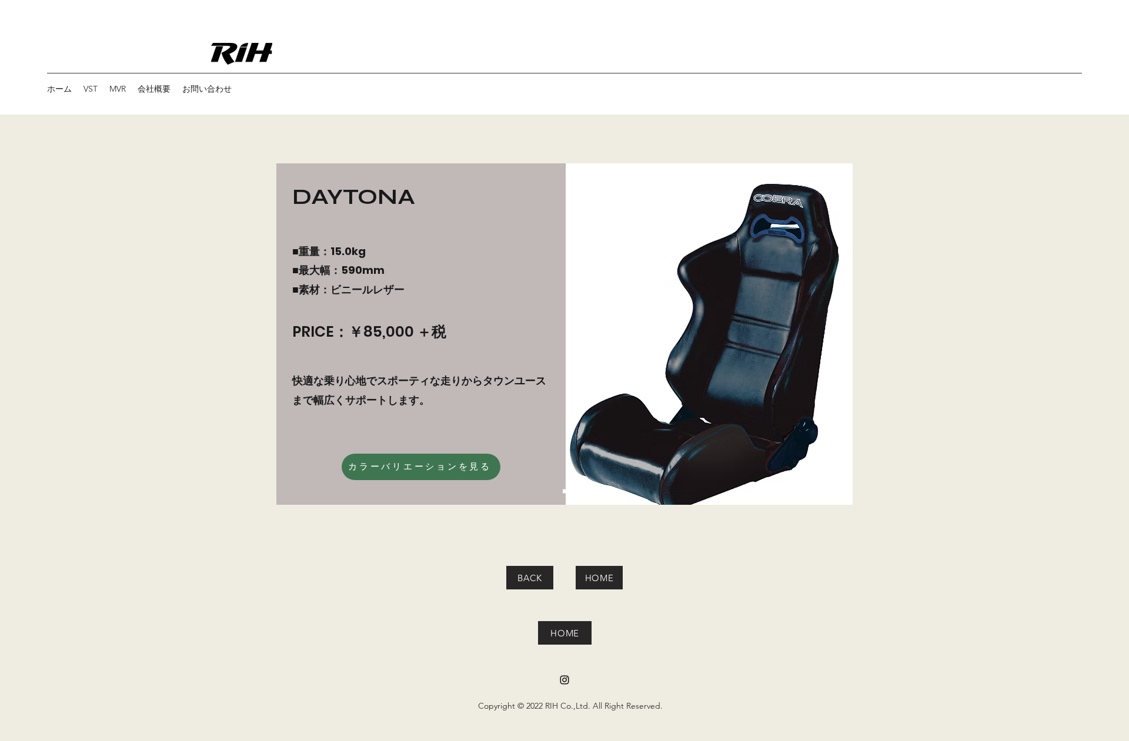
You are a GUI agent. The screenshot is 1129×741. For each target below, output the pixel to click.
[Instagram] (564, 680)
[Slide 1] (565, 491)
